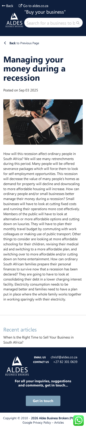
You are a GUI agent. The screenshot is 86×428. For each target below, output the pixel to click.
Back (9, 5)
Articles (59, 422)
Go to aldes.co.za (35, 5)
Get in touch (43, 400)
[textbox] (53, 22)
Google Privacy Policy (36, 422)
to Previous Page (24, 43)
